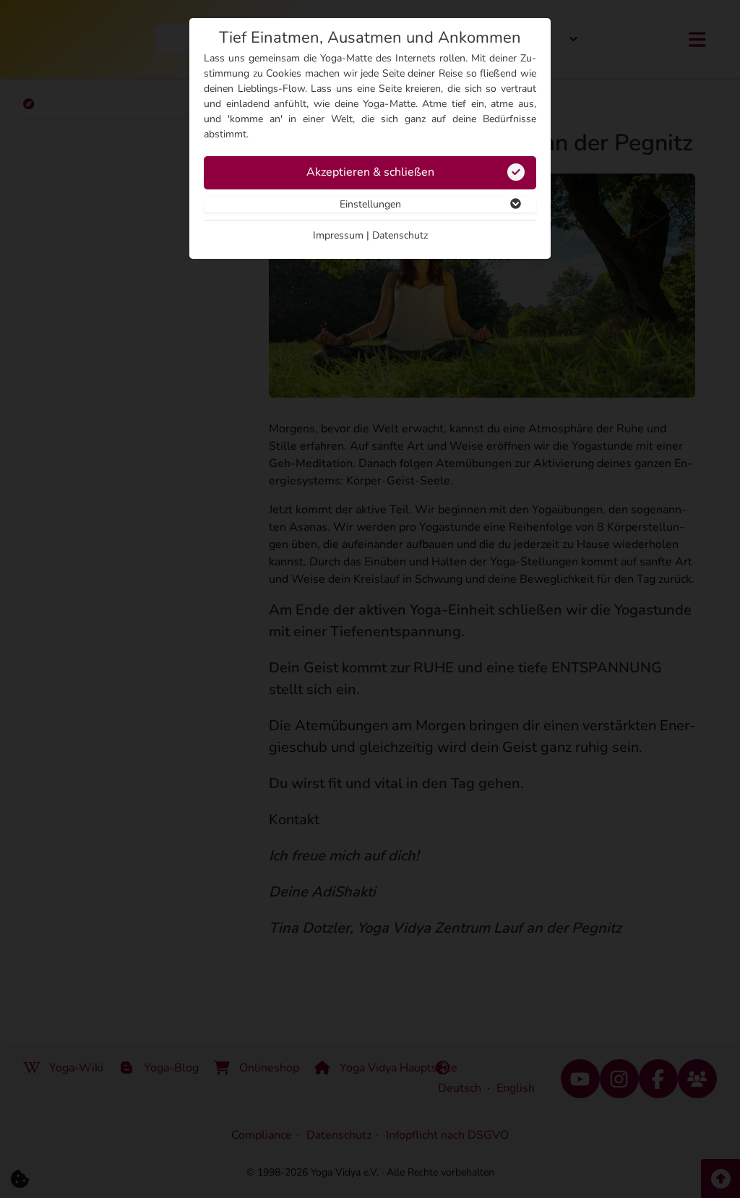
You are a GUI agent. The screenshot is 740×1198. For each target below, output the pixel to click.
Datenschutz (400, 235)
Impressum (338, 235)
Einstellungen (370, 204)
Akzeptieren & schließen (370, 172)
